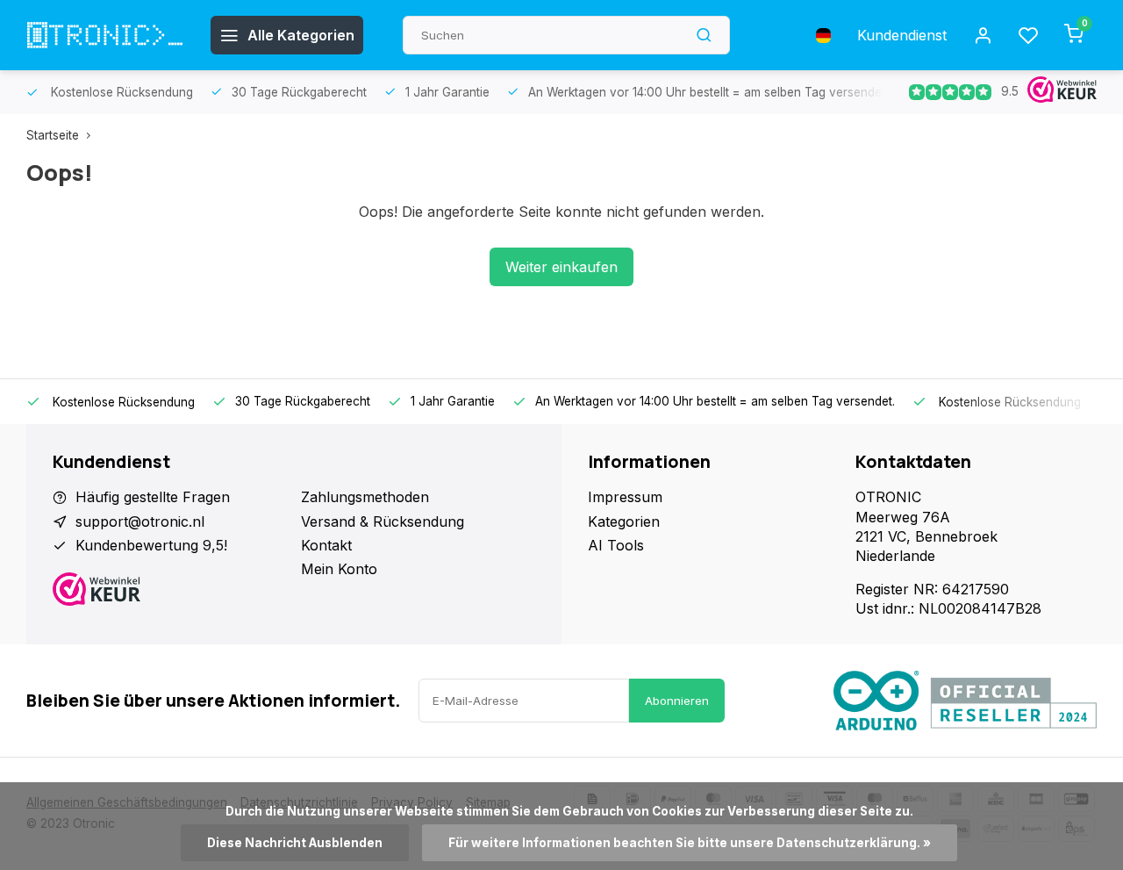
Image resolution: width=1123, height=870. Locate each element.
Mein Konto (339, 569)
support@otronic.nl (139, 521)
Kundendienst (902, 35)
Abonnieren (677, 701)
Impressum (625, 497)
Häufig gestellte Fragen (152, 497)
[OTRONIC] (105, 35)
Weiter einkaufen (561, 267)
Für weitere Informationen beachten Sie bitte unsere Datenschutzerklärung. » (689, 843)
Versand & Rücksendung (382, 521)
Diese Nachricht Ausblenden (295, 843)
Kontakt (326, 545)
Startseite (52, 135)
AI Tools (616, 545)
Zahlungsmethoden (365, 497)
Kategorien (624, 521)
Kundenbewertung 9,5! (151, 545)
